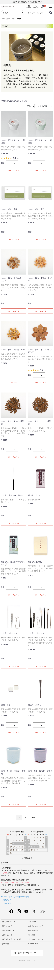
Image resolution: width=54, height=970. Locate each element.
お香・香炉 (11, 19)
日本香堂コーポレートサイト (27, 953)
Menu (49, 5)
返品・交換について (9, 930)
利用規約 (31, 935)
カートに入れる (13, 170)
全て (3, 19)
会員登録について (8, 922)
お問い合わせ (7, 935)
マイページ (36, 7)
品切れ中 (14, 383)
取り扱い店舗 (33, 930)
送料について (7, 926)
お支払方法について (35, 926)
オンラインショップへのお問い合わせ (15, 897)
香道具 (19, 19)
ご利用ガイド (6, 900)
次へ (33, 817)
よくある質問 (6, 903)
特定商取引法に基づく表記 (12, 939)
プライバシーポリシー (36, 939)
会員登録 (28, 7)
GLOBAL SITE (33, 944)
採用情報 (5, 944)
